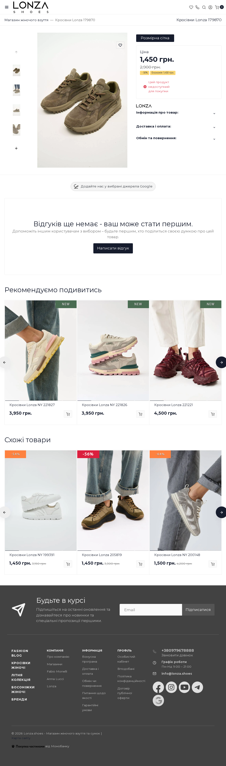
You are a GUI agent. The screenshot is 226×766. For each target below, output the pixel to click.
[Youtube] (184, 687)
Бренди (19, 699)
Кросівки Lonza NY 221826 (104, 405)
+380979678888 (178, 650)
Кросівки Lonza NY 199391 (32, 555)
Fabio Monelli (57, 671)
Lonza (51, 686)
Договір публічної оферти (124, 693)
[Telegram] (197, 687)
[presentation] (17, 52)
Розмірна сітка (155, 38)
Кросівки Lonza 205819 (102, 555)
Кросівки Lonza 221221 (173, 405)
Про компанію (58, 656)
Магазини (54, 664)
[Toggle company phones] (197, 7)
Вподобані (125, 668)
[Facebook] (158, 687)
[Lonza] (31, 7)
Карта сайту (20, 738)
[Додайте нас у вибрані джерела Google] (158, 700)
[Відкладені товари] (191, 7)
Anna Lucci (55, 679)
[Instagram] (171, 687)
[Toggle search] (204, 7)
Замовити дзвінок (177, 655)
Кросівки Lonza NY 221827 (32, 405)
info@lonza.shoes (177, 673)
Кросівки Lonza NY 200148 (177, 555)
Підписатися (198, 609)
